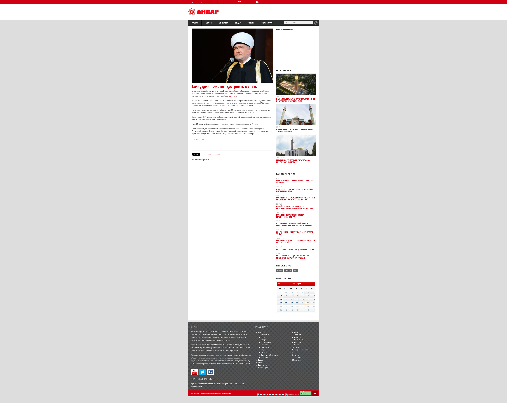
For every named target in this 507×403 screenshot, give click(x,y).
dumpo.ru (232, 96)
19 (292, 303)
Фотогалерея (263, 368)
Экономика (265, 347)
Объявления (265, 358)
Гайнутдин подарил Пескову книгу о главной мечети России (295, 241)
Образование (266, 342)
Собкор (263, 337)
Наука (263, 350)
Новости (209, 23)
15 (308, 299)
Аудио (260, 363)
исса (295, 270)
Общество (265, 345)
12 (292, 299)
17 (281, 303)
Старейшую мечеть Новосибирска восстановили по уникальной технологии (294, 207)
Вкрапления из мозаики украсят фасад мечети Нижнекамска (293, 161)
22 (308, 303)
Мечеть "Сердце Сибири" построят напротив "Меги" (295, 233)
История (297, 342)
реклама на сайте (207, 2)
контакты (249, 2)
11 (286, 299)
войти (219, 2)
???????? (207, 154)
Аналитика (298, 335)
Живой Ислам (267, 23)
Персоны (297, 337)
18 (286, 303)
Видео (238, 23)
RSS (239, 2)
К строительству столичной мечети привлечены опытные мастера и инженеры (294, 224)
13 (297, 299)
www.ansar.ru (240, 384)
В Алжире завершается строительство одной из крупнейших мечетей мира (295, 100)
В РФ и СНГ (265, 335)
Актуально (223, 23)
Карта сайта (296, 358)
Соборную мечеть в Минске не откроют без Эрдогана (295, 181)
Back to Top (315, 393)
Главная (194, 23)
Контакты (295, 355)
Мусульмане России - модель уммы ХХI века (295, 249)
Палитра (264, 352)
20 (297, 303)
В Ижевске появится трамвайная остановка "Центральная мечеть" (295, 130)
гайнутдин (288, 270)
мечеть (279, 270)
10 (281, 299)
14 (303, 299)
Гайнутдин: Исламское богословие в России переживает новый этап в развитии (295, 198)
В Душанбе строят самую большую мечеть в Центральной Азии (295, 190)
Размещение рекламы (300, 350)
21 (303, 303)
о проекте (193, 2)
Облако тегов (296, 360)
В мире (263, 340)
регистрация (230, 2)
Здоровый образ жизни (269, 355)
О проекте (295, 347)
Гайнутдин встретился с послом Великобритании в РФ (290, 216)
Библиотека (262, 365)
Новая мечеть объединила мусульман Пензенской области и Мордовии (292, 256)
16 (314, 299)
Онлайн (250, 23)
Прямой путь (299, 340)
